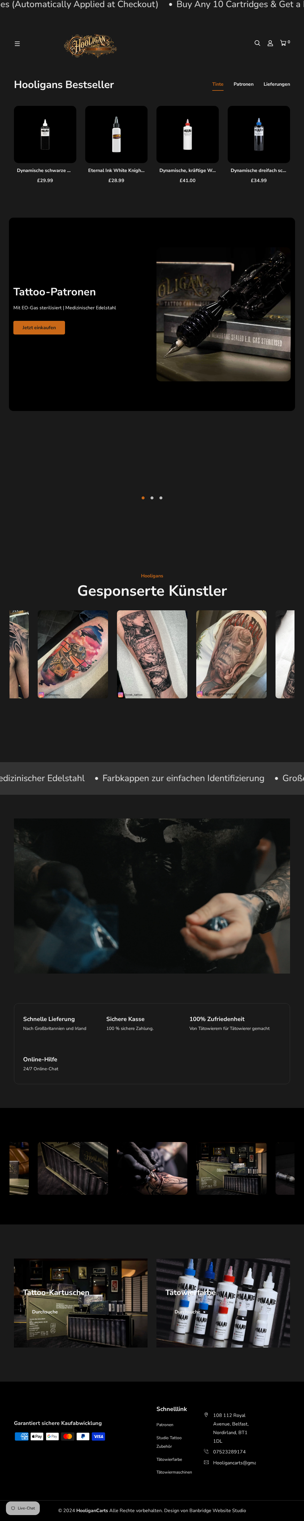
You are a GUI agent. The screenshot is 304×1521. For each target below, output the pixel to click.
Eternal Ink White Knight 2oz (120, 170)
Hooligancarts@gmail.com (241, 1463)
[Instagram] (21, 1409)
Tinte (218, 84)
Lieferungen (277, 84)
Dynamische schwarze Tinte (47, 170)
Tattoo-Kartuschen (56, 1292)
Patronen (244, 84)
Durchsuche (45, 1312)
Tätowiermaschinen (174, 1472)
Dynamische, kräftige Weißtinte (194, 170)
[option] (45, 150)
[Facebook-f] (14, 1409)
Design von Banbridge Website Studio (205, 1510)
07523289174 (229, 1452)
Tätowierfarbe (190, 1292)
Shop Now (34, 399)
